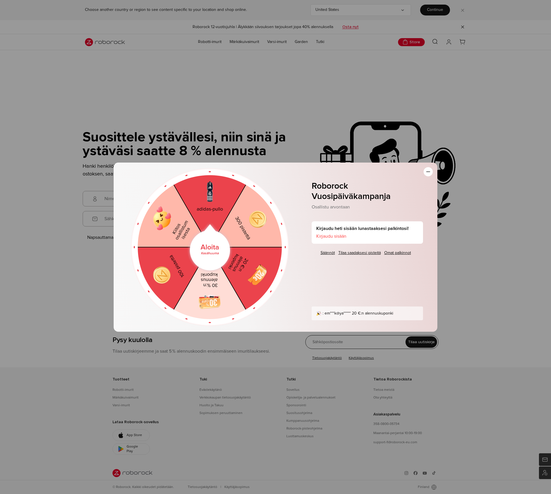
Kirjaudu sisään (331, 236)
